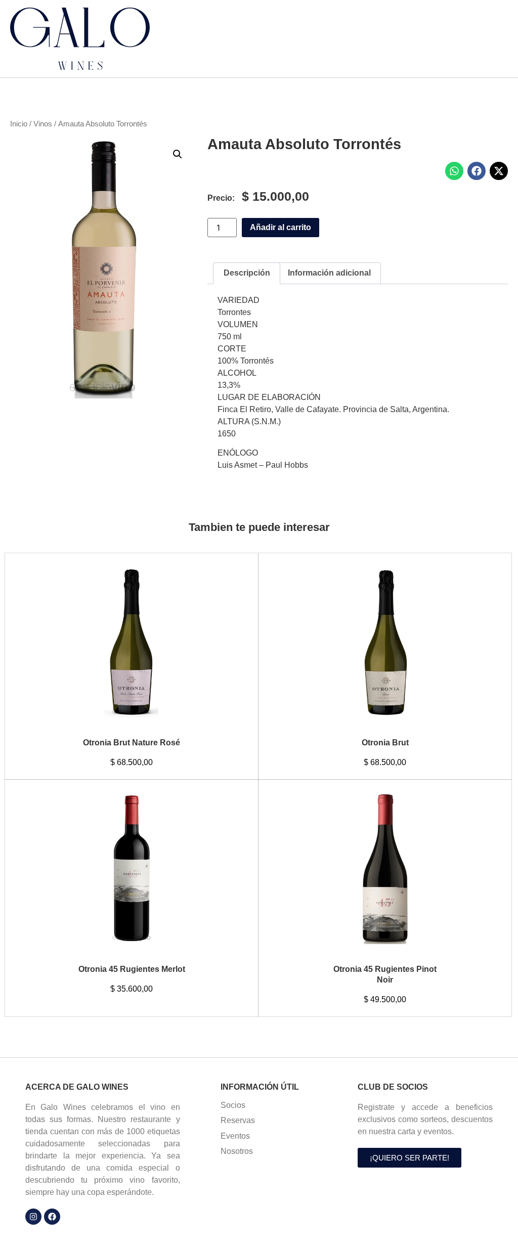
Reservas (238, 1120)
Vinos (42, 124)
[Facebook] (52, 1217)
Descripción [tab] (247, 273)
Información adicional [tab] (329, 273)
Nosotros (237, 1151)
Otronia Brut (385, 742)
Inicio (18, 124)
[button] (177, 154)
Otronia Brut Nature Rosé (131, 742)
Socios (233, 1105)
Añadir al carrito (280, 227)
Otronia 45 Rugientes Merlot (131, 969)
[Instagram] (33, 1217)
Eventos (235, 1136)
